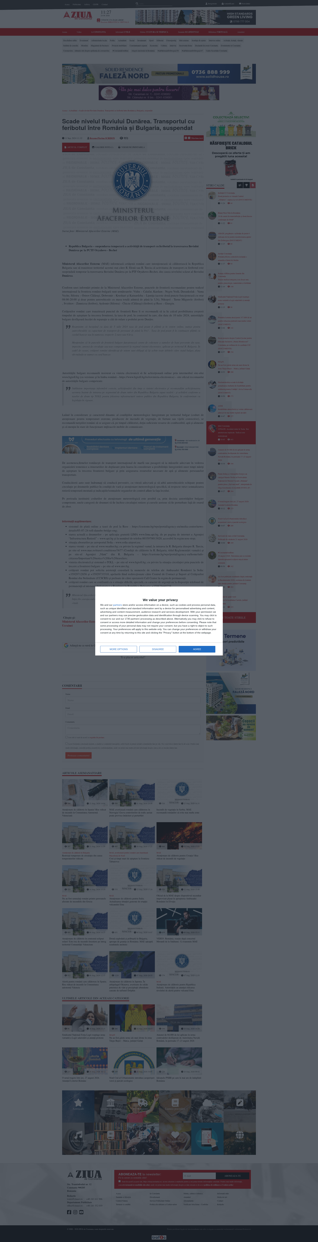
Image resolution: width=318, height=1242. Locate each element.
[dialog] (159, 621)
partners (117, 605)
